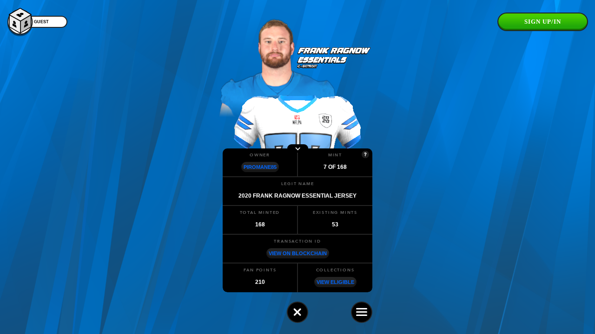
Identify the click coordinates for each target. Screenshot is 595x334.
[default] (297, 312)
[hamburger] (361, 312)
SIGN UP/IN (542, 21)
